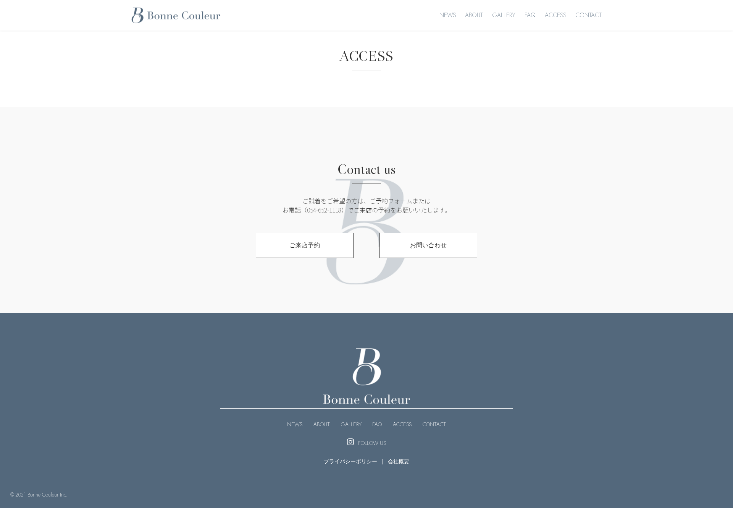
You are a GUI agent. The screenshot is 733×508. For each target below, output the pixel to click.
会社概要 (398, 461)
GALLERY (503, 15)
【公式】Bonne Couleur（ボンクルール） (175, 15)
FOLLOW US (372, 443)
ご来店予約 (304, 245)
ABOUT (474, 15)
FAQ (530, 15)
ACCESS (555, 15)
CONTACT (588, 15)
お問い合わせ (428, 245)
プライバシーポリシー (350, 461)
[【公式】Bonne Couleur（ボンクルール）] (366, 397)
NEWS (447, 15)
